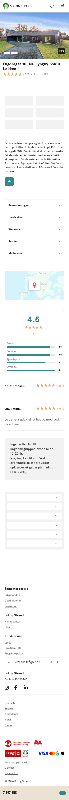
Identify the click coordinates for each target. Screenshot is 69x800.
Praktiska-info (13, 648)
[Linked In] (28, 687)
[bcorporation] (26, 756)
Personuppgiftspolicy (17, 762)
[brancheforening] (18, 746)
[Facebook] (18, 687)
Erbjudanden (12, 595)
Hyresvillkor (11, 773)
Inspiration (11, 606)
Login (8, 642)
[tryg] (14, 756)
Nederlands (11, 714)
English (9, 708)
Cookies (9, 768)
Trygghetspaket (14, 653)
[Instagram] (9, 687)
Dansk (8, 725)
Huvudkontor (12, 621)
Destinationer (13, 600)
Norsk (8, 719)
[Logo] (15, 6)
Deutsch (10, 703)
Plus (7, 627)
